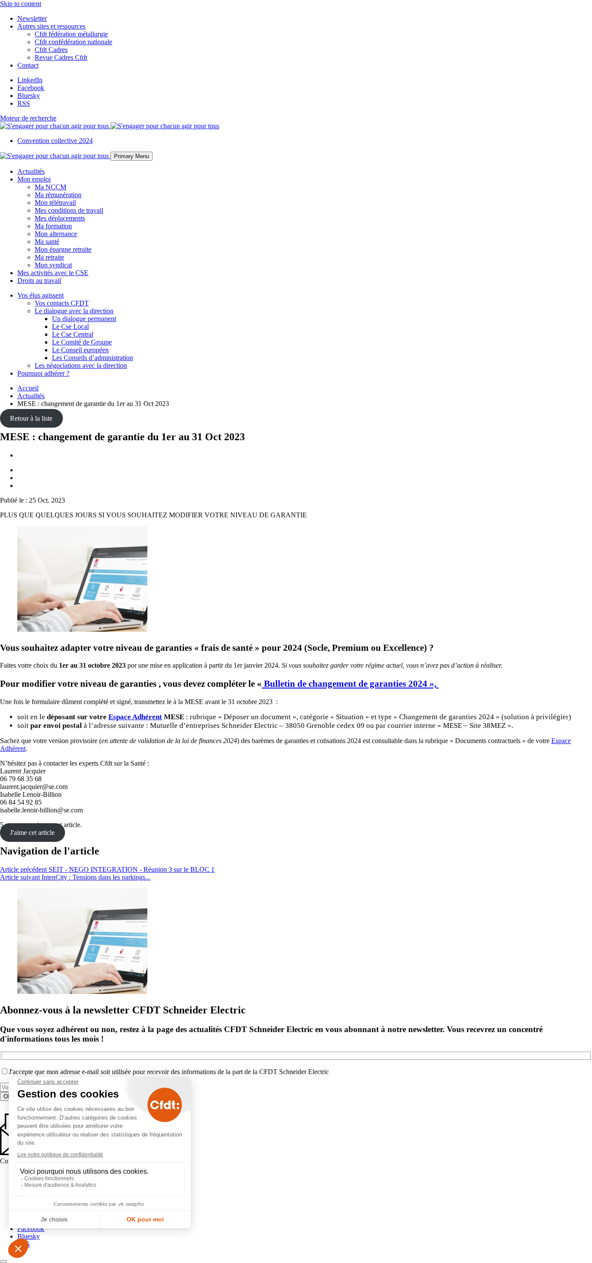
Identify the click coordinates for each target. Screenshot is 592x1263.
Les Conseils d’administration (92, 357)
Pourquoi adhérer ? (43, 373)
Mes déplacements (60, 218)
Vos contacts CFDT (62, 303)
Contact (28, 65)
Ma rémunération (58, 194)
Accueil (28, 388)
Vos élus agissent (40, 295)
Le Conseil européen (80, 350)
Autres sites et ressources (51, 26)
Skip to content (20, 3)
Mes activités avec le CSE (52, 272)
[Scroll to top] (3, 1261)
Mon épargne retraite (63, 249)
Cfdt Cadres (51, 49)
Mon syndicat (53, 265)
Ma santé (47, 241)
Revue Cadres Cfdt (61, 57)
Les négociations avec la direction (81, 365)
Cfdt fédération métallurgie (71, 34)
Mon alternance (56, 233)
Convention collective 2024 (55, 140)
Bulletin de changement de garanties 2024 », (350, 683)
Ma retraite (49, 257)
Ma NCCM (50, 187)
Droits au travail (39, 280)
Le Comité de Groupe (82, 342)
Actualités (31, 171)
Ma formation (53, 226)
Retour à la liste (31, 418)
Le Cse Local (70, 326)
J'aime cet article (32, 832)
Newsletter (32, 18)
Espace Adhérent (135, 717)
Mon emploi (34, 179)
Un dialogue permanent (84, 318)
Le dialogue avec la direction (74, 311)
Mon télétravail (55, 202)
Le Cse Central (72, 334)
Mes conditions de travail (69, 210)
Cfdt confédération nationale (73, 41)
